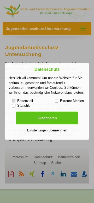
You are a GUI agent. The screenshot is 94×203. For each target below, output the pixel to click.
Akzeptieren (47, 118)
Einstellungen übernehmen (47, 130)
